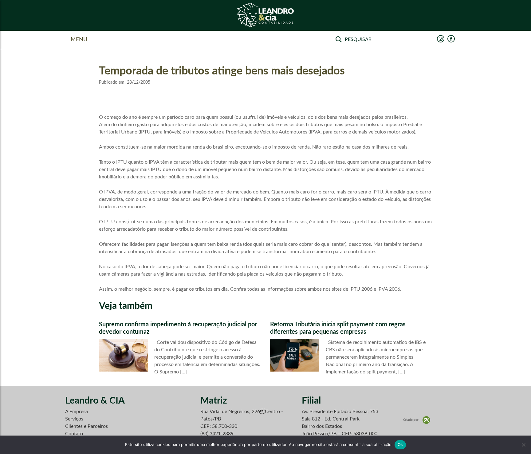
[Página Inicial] (265, 15)
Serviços (74, 418)
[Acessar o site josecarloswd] (416, 419)
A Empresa (76, 411)
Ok (400, 444)
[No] (523, 445)
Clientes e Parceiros (86, 426)
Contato (74, 433)
